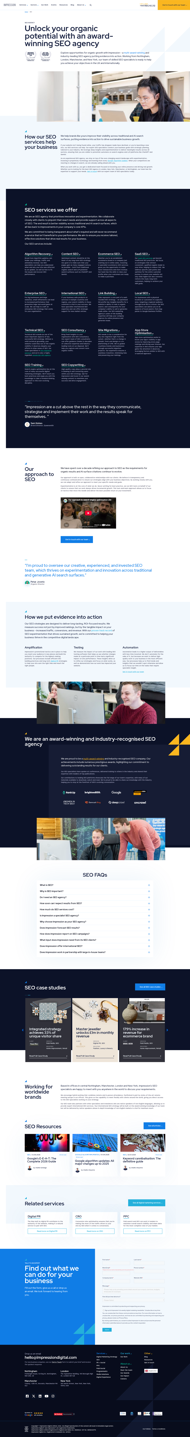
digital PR (54, 661)
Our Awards (124, 1373)
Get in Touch (57, 1362)
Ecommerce (109, 254)
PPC (126, 1216)
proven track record (101, 630)
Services (22, 5)
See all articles (154, 1126)
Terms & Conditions (158, 1429)
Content (70, 254)
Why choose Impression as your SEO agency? (63, 921)
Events (54, 5)
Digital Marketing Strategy (106, 1357)
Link (106, 293)
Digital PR (34, 1216)
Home (26, 12)
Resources (63, 5)
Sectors (34, 5)
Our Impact (124, 1376)
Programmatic (102, 1371)
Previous (23, 1030)
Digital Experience (103, 1377)
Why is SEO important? (51, 891)
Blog (72, 5)
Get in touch (173, 5)
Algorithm (38, 254)
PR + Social (100, 1363)
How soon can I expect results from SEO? (61, 903)
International (73, 293)
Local (142, 293)
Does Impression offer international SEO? (61, 946)
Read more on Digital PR (47, 1231)
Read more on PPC (143, 1231)
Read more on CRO (95, 1231)
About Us (80, 5)
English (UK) (152, 1371)
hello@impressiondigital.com (51, 1357)
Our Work (44, 5)
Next (167, 1030)
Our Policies (147, 1429)
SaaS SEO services (145, 258)
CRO (79, 1216)
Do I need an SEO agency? (53, 897)
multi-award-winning (134, 52)
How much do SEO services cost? (57, 909)
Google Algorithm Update (118, 161)
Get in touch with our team (76, 539)
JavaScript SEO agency (41, 355)
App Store (143, 331)
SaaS (141, 254)
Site (108, 330)
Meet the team (126, 1370)
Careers (123, 1379)
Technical (34, 330)
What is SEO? (46, 885)
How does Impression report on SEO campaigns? (65, 933)
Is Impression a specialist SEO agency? (59, 915)
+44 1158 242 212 (147, 5)
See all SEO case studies (150, 987)
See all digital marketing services (147, 1203)
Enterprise (35, 293)
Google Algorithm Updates (87, 1155)
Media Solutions (102, 1374)
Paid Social (100, 1368)
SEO (73, 330)
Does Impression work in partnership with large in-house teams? (72, 952)
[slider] (38, 1413)
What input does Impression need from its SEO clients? (68, 940)
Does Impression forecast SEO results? (60, 927)
